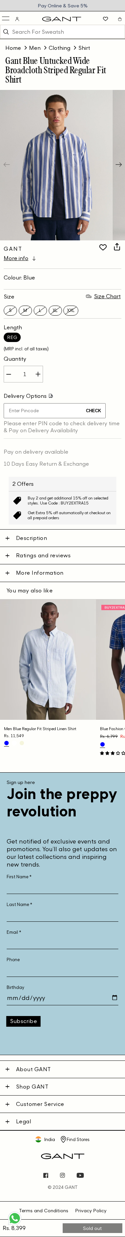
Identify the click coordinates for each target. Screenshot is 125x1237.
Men (35, 47)
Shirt (84, 47)
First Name (19, 876)
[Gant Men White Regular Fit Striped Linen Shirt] (14, 743)
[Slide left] (7, 165)
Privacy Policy (90, 1210)
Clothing (59, 47)
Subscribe (23, 1021)
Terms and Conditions (43, 1210)
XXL (71, 310)
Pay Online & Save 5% (63, 5)
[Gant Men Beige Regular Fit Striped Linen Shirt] (21, 743)
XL (55, 310)
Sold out (92, 1228)
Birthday (15, 987)
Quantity (15, 358)
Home (13, 47)
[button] (6, 19)
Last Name (19, 904)
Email (14, 932)
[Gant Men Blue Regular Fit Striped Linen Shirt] (6, 743)
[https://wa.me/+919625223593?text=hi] (15, 1224)
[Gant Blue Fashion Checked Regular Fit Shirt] (102, 744)
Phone (13, 959)
